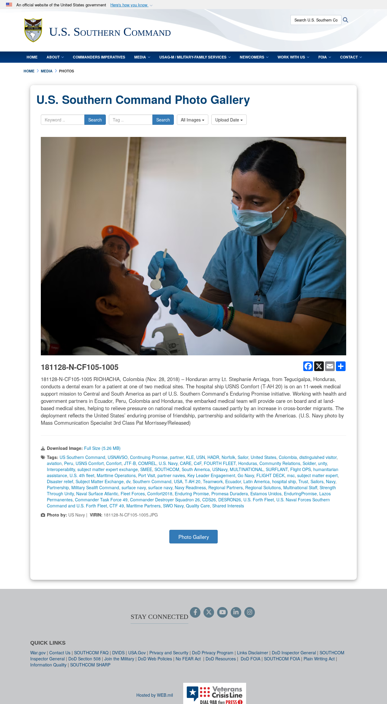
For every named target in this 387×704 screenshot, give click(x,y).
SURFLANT (277, 469)
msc (291, 475)
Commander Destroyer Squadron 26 (165, 499)
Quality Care (198, 506)
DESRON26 (229, 499)
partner (177, 457)
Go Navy (246, 475)
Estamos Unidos (265, 493)
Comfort (114, 463)
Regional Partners (225, 487)
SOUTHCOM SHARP (90, 665)
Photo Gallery (193, 536)
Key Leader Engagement (211, 475)
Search (95, 120)
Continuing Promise (148, 457)
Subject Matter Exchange (100, 481)
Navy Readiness (190, 487)
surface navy (134, 487)
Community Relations (279, 463)
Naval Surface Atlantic (97, 493)
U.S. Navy (168, 463)
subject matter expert (317, 475)
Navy (330, 481)
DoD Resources (221, 659)
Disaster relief (60, 481)
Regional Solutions (263, 487)
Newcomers (252, 57)
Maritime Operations (116, 475)
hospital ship (284, 481)
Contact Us (59, 652)
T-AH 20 (192, 481)
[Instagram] (249, 612)
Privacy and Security (168, 652)
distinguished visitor (318, 457)
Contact (349, 57)
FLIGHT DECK (270, 475)
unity (322, 463)
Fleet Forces (133, 493)
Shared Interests (228, 506)
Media (140, 57)
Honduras (247, 463)
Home (32, 57)
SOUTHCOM (166, 469)
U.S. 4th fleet (82, 475)
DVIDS (118, 652)
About (53, 57)
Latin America (256, 481)
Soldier (309, 463)
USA (178, 481)
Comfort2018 (159, 493)
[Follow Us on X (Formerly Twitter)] (208, 612)
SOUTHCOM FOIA (282, 659)
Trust (303, 481)
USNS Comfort (90, 463)
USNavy (219, 469)
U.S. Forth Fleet (258, 499)
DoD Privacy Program (212, 652)
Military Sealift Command (95, 487)
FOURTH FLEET (220, 463)
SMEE (146, 469)
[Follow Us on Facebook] (195, 612)
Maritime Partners (143, 506)
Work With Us (291, 57)
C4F (197, 463)
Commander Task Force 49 (101, 499)
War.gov (38, 652)
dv (128, 481)
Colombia (288, 457)
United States (263, 457)
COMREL (147, 463)
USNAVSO (118, 457)
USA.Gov (137, 652)
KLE (190, 457)
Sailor (243, 457)
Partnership (58, 487)
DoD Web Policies (155, 659)
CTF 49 (116, 506)
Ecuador (233, 481)
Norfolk (228, 457)
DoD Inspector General (294, 652)
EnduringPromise (300, 493)
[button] (132, 5)
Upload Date (227, 120)
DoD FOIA (250, 659)
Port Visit (146, 475)
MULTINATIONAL (246, 469)
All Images (191, 120)
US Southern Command (82, 457)
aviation (54, 463)
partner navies (171, 475)
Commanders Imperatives (99, 57)
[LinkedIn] (236, 612)
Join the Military (119, 659)
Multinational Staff (300, 487)
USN (200, 457)
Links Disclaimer (252, 652)
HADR (213, 457)
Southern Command (152, 481)
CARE (185, 463)
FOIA (322, 57)
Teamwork (213, 481)
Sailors (317, 481)
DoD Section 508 (84, 659)
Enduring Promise (192, 493)
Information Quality (48, 665)
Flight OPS (300, 469)
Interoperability (61, 469)
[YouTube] (222, 612)
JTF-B (130, 463)
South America (196, 469)
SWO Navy (173, 506)
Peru (68, 463)
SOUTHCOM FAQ (91, 652)
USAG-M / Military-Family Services (192, 57)
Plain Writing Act (319, 659)
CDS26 (209, 499)
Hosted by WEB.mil (154, 695)
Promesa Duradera (229, 493)
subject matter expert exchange (107, 469)
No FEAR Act (189, 659)
